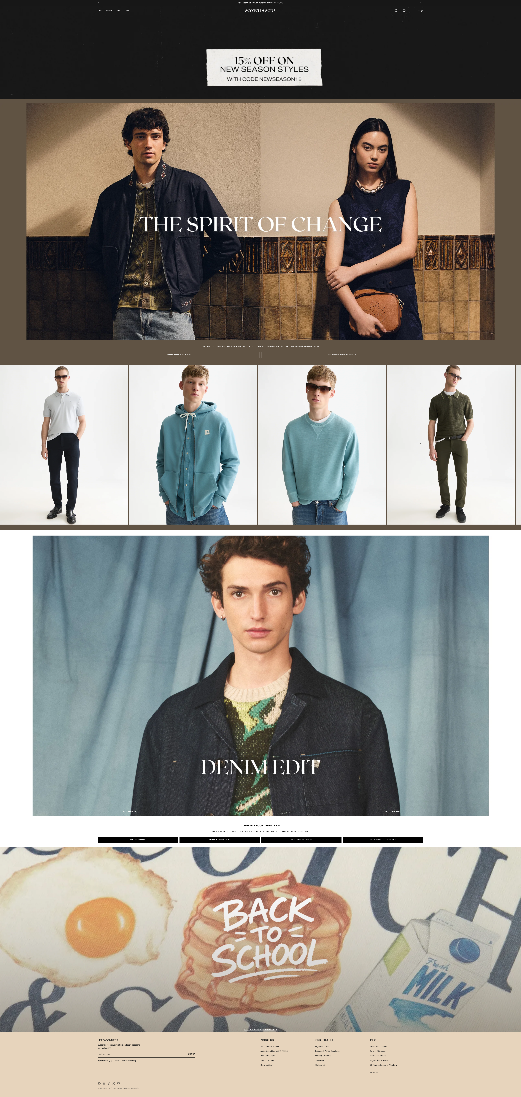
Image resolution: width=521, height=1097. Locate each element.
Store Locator (266, 1065)
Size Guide (319, 1060)
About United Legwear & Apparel (274, 1051)
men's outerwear (220, 840)
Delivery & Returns (323, 1055)
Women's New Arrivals (342, 355)
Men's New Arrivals (179, 355)
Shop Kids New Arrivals (260, 1030)
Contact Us (320, 1065)
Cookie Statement (378, 1055)
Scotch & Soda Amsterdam (113, 1088)
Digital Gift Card (322, 1046)
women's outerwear (383, 840)
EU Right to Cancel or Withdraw (383, 1065)
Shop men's (130, 812)
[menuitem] (99, 11)
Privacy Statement (378, 1051)
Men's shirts (138, 840)
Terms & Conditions (378, 1046)
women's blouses (301, 840)
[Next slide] (420, 445)
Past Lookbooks (267, 1060)
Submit (191, 1054)
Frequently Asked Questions (327, 1051)
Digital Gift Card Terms (379, 1060)
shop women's (391, 812)
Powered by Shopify (131, 1088)
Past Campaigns (267, 1055)
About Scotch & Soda (269, 1046)
